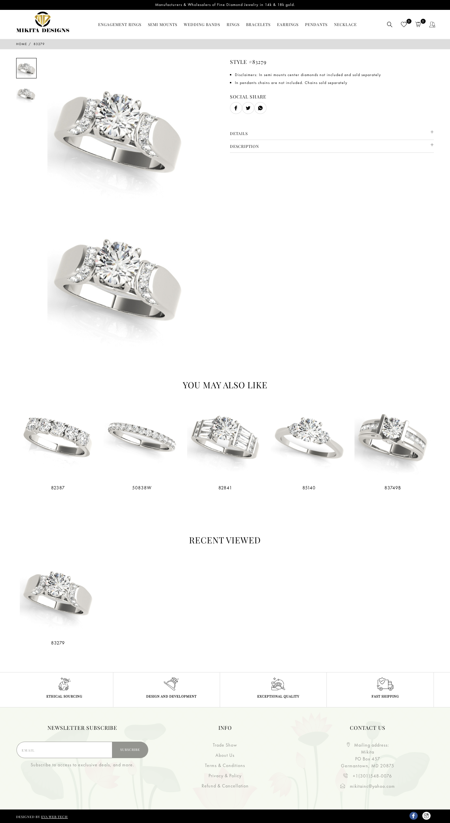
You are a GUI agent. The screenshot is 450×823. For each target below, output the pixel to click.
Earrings (287, 24)
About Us (225, 755)
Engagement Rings (119, 24)
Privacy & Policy (225, 776)
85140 (309, 488)
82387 (58, 488)
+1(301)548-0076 (372, 776)
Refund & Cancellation (225, 786)
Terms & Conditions (225, 765)
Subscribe (130, 749)
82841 (225, 488)
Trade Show (225, 745)
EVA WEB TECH (54, 816)
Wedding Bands (202, 24)
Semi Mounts (162, 24)
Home (21, 44)
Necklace (345, 24)
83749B (392, 488)
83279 (58, 643)
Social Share (248, 97)
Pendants (316, 24)
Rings (233, 24)
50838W (142, 488)
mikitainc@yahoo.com (372, 786)
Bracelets (258, 24)
